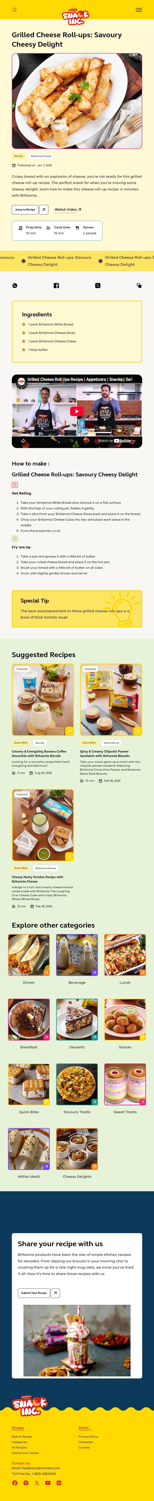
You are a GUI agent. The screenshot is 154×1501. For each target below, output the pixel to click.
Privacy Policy (88, 1437)
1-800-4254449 (44, 1474)
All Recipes (19, 1447)
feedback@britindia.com (41, 1468)
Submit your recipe (25, 1453)
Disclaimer (86, 1442)
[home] (76, 17)
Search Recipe (22, 1437)
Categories (19, 1442)
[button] (139, 9)
